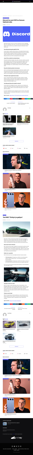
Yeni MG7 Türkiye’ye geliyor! (11, 103)
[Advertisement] (16, 9)
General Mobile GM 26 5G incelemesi (10, 208)
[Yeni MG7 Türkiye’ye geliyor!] (16, 229)
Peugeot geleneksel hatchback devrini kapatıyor (9, 329)
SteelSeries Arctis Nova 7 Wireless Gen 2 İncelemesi (13, 170)
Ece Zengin (4, 24)
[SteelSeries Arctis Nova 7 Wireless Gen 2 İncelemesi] (16, 161)
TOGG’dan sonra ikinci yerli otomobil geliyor (22, 329)
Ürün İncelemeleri (5, 173)
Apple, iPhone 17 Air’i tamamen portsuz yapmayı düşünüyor (19, 95)
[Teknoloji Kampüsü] (16, 1)
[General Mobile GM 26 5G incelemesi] (16, 200)
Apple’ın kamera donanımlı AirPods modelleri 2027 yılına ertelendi (8, 124)
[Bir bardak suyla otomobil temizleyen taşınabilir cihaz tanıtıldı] (9, 131)
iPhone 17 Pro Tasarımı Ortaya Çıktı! (15, 300)
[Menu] (3, 1)
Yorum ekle (16, 141)
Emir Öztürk (9, 313)
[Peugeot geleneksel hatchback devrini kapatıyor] (9, 324)
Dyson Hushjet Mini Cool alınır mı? (10, 189)
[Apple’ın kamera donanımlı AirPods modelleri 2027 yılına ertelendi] (9, 119)
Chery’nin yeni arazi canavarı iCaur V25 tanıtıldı (9, 342)
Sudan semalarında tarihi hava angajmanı (13, 422)
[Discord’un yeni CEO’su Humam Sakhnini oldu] (16, 34)
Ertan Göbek (6, 190)
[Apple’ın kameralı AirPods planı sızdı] (23, 119)
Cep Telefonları (5, 192)
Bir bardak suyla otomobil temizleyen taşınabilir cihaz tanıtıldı (9, 136)
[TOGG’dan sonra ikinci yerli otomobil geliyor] (23, 324)
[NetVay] (16, 438)
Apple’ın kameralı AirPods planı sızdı (22, 123)
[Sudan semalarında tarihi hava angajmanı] (5, 423)
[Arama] (29, 1)
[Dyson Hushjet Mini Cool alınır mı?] (16, 180)
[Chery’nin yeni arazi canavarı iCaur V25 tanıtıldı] (9, 336)
